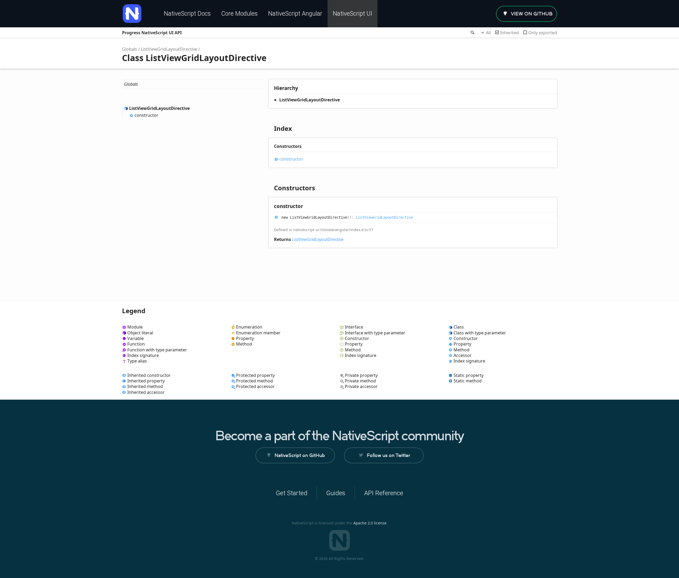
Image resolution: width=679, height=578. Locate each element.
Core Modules (239, 13)
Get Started (291, 493)
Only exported (542, 33)
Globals (129, 49)
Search (472, 32)
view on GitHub (531, 14)
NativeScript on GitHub (300, 455)
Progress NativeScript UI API (152, 33)
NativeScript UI (352, 13)
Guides (335, 493)
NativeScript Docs (187, 13)
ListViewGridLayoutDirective (169, 49)
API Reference (383, 493)
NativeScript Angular (295, 13)
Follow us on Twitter (388, 455)
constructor (146, 115)
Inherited (509, 33)
